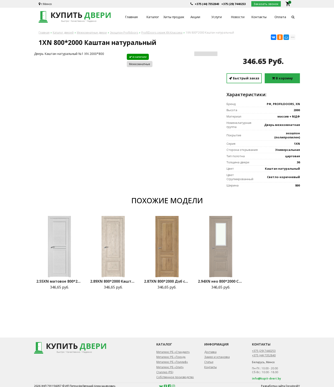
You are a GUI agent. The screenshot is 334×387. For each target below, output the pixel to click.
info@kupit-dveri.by (266, 378)
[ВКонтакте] (273, 37)
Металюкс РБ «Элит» (170, 367)
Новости (237, 17)
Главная (131, 17)
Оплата (280, 17)
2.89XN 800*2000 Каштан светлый (113, 281)
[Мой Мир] (286, 37)
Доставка (210, 352)
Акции (195, 17)
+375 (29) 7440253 (233, 4)
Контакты (259, 17)
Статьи (208, 362)
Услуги (216, 17)
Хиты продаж (173, 17)
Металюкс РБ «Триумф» (172, 362)
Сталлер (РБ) (164, 372)
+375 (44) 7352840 (207, 4)
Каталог (152, 17)
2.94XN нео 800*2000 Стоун (221, 281)
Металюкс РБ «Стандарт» (173, 352)
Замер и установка (217, 357)
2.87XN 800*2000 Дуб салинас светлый (167, 281)
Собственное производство (175, 377)
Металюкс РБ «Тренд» (171, 357)
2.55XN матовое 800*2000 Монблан (59, 281)
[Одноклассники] (280, 37)
